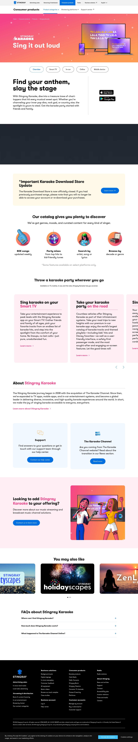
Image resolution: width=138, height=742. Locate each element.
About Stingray (103, 679)
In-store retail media (19, 686)
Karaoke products (74, 674)
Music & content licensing (21, 697)
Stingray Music (74, 683)
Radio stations (102, 674)
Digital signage (46, 677)
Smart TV (53, 69)
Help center (45, 707)
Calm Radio (72, 677)
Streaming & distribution (23, 693)
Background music (47, 674)
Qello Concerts (74, 680)
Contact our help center (40, 460)
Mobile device (99, 69)
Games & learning (75, 692)
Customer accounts (77, 700)
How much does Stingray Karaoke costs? (39, 626)
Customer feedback (47, 683)
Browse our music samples (49, 692)
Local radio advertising (20, 689)
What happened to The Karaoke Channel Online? (43, 633)
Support (99, 685)
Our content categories (21, 706)
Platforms (72, 695)
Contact (100, 688)
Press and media (102, 697)
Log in (43, 704)
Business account (48, 700)
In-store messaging (47, 680)
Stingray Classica (75, 686)
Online (82, 69)
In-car (68, 69)
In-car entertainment (20, 700)
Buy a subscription (75, 707)
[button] (103, 3)
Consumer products (26, 9)
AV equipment (45, 686)
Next (123, 367)
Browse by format (19, 703)
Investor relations (103, 694)
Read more (97, 461)
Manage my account (75, 704)
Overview (36, 69)
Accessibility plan (103, 691)
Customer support (75, 710)
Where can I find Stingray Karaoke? (37, 618)
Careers (99, 700)
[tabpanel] (69, 579)
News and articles (103, 682)
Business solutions (48, 670)
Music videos (45, 689)
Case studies (45, 695)
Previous (116, 367)
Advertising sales (20, 682)
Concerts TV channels (76, 689)
